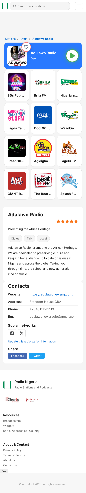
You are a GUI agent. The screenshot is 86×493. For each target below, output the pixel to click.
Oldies (15, 238)
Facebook (17, 355)
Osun (24, 38)
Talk (29, 238)
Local (43, 238)
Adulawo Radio (42, 38)
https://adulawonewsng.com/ (52, 294)
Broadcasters (12, 420)
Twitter (36, 355)
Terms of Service (14, 455)
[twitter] (22, 333)
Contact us (10, 465)
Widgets (8, 425)
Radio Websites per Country (21, 430)
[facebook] (12, 333)
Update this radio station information (32, 341)
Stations (10, 38)
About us (9, 460)
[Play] (72, 55)
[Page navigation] (79, 6)
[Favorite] (26, 47)
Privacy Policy (12, 450)
